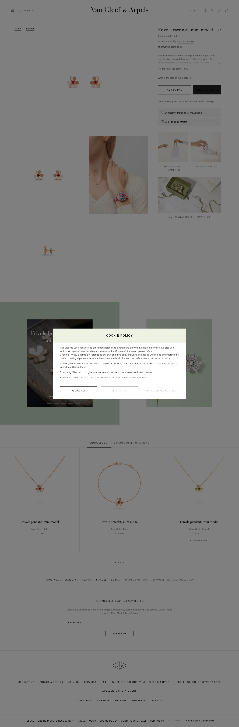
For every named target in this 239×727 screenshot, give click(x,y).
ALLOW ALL (79, 390)
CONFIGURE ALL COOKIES (160, 390)
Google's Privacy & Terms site (75, 354)
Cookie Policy (79, 367)
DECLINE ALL (119, 390)
